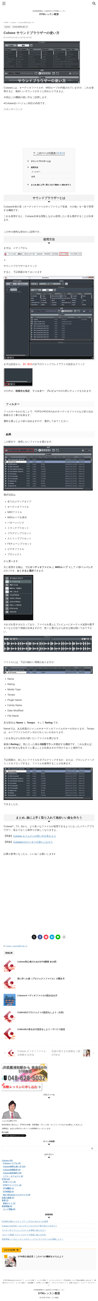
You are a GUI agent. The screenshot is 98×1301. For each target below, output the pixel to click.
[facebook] (40, 937)
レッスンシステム (54, 1280)
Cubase (8, 946)
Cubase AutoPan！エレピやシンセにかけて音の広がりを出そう (29, 1226)
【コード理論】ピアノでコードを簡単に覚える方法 (24, 1234)
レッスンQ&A (20, 1283)
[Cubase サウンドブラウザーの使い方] (52, 937)
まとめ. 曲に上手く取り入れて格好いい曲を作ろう (51, 185)
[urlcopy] (64, 937)
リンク (83, 1283)
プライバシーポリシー (59, 1283)
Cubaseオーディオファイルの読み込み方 (37, 995)
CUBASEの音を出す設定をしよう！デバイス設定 (41, 1029)
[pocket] (46, 937)
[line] (58, 937)
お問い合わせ (73, 1283)
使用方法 (34, 167)
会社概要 (30, 1283)
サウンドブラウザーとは (41, 161)
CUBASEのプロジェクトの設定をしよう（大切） (41, 1012)
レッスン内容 (30, 1280)
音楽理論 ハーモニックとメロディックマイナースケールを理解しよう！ (33, 1239)
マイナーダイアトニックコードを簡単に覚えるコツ (24, 1230)
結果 (33, 176)
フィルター (35, 171)
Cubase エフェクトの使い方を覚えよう (34, 835)
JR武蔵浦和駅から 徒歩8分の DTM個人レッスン (49, 1290)
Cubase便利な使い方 (19, 946)
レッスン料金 (41, 1280)
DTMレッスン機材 (43, 1283)
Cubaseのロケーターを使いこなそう (33, 841)
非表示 (60, 153)
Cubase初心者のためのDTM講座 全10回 (36, 961)
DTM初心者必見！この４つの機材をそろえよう (40, 1256)
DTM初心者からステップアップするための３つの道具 (25, 1221)
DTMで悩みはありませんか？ (12, 1280)
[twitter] (34, 937)
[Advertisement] (24, 128)
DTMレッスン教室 (49, 14)
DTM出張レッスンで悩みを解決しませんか (77, 1280)
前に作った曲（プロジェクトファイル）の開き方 (41, 978)
